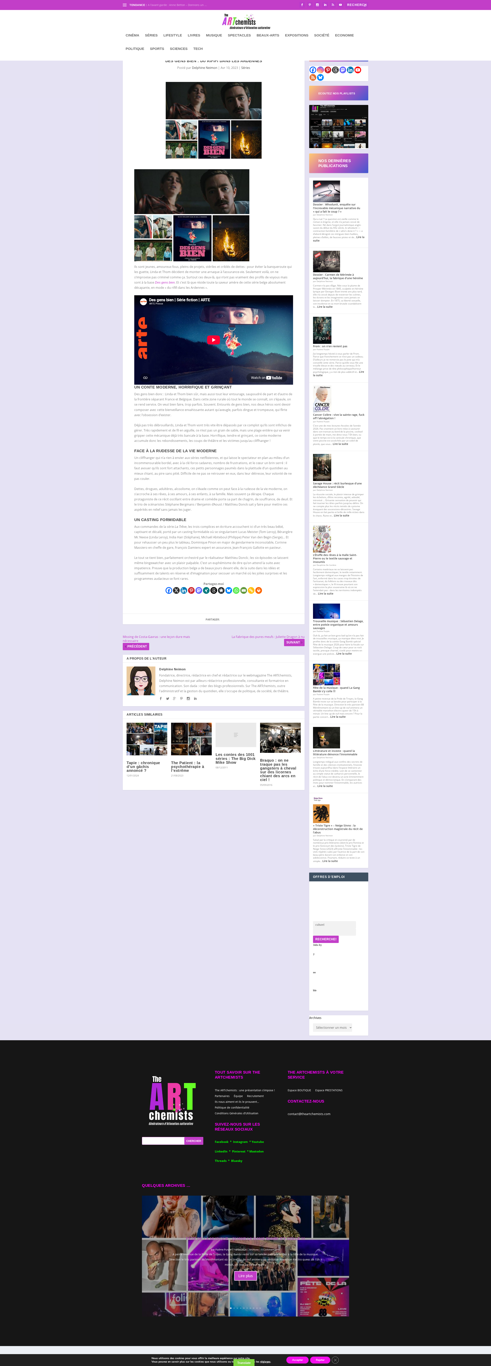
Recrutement (255, 1095)
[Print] (258, 590)
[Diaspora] (221, 590)
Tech (198, 49)
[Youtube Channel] (357, 70)
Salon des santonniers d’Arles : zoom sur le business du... (185, 5)
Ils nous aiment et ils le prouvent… (237, 1101)
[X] (176, 590)
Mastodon (256, 1151)
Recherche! (325, 939)
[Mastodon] (198, 590)
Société (321, 35)
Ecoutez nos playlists (336, 93)
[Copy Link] (251, 590)
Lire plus (245, 1276)
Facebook (222, 1142)
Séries (151, 35)
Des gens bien (165, 282)
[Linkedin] (183, 590)
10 (260, 1308)
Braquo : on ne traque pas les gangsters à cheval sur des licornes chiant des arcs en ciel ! (278, 770)
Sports (157, 49)
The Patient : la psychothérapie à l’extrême (187, 767)
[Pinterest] (191, 590)
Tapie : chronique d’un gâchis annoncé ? (143, 767)
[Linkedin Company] (350, 70)
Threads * (223, 1161)
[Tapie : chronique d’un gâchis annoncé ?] (147, 739)
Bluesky (236, 1161)
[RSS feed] (313, 77)
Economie (344, 35)
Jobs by (317, 968)
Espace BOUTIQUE (299, 1090)
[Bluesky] (228, 590)
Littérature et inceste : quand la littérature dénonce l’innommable (335, 752)
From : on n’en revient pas (330, 346)
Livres (194, 35)
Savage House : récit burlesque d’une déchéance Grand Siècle (337, 485)
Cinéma (132, 35)
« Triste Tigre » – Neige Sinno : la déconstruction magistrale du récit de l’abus (338, 829)
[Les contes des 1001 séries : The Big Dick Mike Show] (236, 735)
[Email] (243, 590)
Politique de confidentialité (232, 1107)
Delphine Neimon (204, 68)
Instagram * (242, 1142)
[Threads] (213, 590)
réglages (265, 1362)
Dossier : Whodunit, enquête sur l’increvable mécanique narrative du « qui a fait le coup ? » (336, 208)
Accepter (297, 1360)
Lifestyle (172, 35)
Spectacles (239, 35)
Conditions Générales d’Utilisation (236, 1113)
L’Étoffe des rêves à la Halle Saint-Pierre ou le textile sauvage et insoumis (335, 558)
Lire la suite (325, 307)
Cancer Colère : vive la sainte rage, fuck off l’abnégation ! (338, 416)
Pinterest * (240, 1151)
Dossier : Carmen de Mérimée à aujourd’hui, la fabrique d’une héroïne (338, 276)
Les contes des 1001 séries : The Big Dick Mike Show (236, 758)
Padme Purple (223, 1249)
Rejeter (320, 1360)
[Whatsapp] (236, 590)
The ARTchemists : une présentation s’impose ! (245, 1090)
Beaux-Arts (268, 35)
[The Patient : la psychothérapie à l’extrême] (191, 739)
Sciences (179, 49)
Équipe (238, 1095)
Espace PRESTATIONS (329, 1090)
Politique (135, 49)
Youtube (258, 1142)
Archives (315, 1018)
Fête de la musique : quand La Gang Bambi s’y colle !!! (336, 689)
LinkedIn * (223, 1151)
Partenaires (222, 1095)
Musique (214, 35)
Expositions (296, 35)
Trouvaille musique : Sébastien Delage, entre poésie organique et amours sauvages (338, 624)
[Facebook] (169, 590)
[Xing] (206, 590)
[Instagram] (320, 70)
